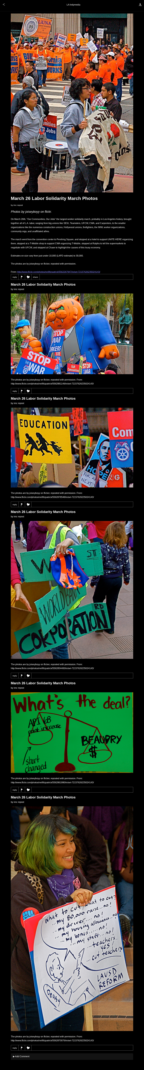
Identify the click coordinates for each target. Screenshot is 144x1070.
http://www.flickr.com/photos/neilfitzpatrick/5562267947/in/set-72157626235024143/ (58, 272)
